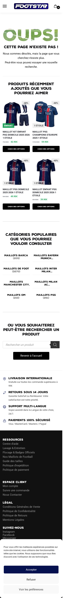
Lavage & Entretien (14, 448)
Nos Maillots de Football (18, 456)
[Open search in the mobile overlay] (31, 344)
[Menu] (8, 6)
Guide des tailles (13, 461)
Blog (5, 474)
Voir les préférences (31, 589)
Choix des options (16, 149)
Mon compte (10, 486)
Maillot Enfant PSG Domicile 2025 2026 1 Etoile (44, 192)
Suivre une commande (16, 490)
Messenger (9, 538)
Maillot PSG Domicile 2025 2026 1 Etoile (16, 191)
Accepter (31, 569)
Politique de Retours (15, 515)
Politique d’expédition (16, 465)
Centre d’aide (10, 443)
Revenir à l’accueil (31, 355)
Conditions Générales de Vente (21, 506)
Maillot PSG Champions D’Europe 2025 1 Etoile (44, 134)
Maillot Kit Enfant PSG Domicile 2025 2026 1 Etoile (16, 134)
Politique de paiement (16, 469)
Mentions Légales (13, 519)
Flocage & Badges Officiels (19, 452)
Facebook (9, 534)
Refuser (31, 579)
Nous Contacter (12, 494)
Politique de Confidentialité (19, 511)
